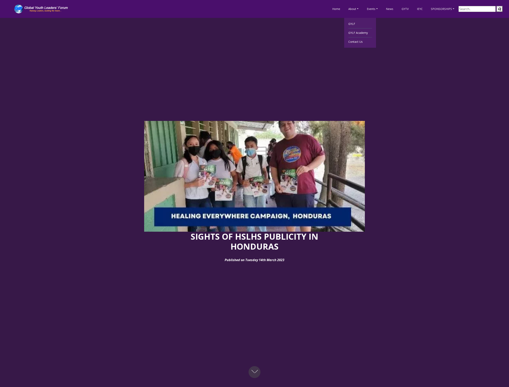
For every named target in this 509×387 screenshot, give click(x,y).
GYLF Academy (358, 33)
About (352, 9)
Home (336, 9)
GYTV (405, 9)
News (389, 9)
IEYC (420, 9)
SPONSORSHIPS (441, 9)
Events (371, 9)
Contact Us (355, 42)
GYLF (351, 24)
